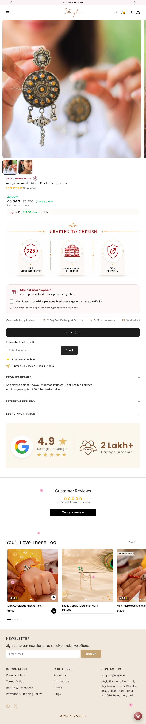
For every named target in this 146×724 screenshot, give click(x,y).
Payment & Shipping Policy (24, 694)
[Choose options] (53, 597)
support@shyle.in (113, 675)
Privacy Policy (15, 675)
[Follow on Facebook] (8, 706)
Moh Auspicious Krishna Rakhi (24, 605)
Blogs (57, 694)
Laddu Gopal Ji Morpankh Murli (80, 605)
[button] (14, 188)
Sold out (73, 332)
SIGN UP (91, 653)
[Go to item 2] (25, 167)
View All (132, 542)
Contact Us (61, 681)
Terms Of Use (15, 681)
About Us (60, 675)
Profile (58, 688)
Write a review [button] (73, 512)
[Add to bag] (53, 611)
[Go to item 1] (9, 167)
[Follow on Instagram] (15, 706)
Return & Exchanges (19, 688)
